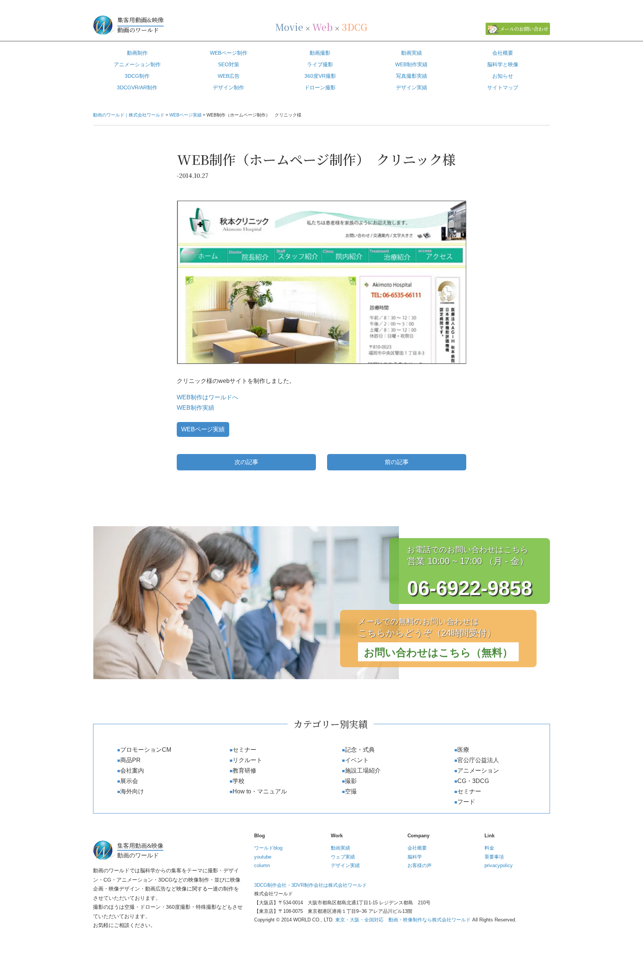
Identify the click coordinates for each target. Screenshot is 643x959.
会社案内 (132, 770)
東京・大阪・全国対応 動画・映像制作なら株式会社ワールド (403, 920)
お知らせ (502, 76)
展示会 (129, 781)
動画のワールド (140, 25)
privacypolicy (498, 865)
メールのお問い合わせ (524, 28)
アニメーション (478, 770)
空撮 (351, 791)
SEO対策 (228, 64)
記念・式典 (360, 750)
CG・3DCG (473, 781)
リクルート (247, 760)
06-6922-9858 (469, 588)
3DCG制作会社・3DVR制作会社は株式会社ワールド (310, 885)
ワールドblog (268, 848)
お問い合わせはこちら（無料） (438, 652)
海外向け (132, 791)
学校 (238, 781)
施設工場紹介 (363, 770)
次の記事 (246, 462)
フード (466, 802)
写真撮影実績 (411, 76)
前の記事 (397, 462)
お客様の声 (419, 865)
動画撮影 (320, 53)
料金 (489, 848)
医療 (463, 750)
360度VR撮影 (320, 76)
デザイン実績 (345, 865)
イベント (357, 760)
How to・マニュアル (260, 791)
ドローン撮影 (320, 87)
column (262, 865)
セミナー (244, 750)
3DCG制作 (137, 76)
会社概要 (502, 53)
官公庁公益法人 (478, 760)
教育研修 (244, 770)
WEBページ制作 (228, 53)
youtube (262, 857)
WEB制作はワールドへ (207, 397)
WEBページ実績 (203, 429)
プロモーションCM (145, 750)
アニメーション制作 (137, 64)
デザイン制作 (228, 87)
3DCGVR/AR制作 (137, 87)
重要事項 (494, 857)
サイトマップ (502, 87)
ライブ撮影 (320, 64)
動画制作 (137, 53)
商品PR (130, 760)
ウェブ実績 (343, 857)
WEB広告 (229, 76)
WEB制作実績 (411, 64)
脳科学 (414, 857)
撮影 (351, 781)
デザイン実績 (411, 87)
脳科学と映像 (502, 64)
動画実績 (411, 53)
